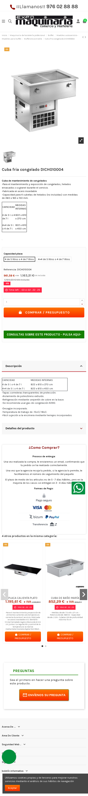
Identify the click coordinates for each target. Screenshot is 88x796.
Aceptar (12, 788)
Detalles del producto (20, 428)
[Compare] (22, 593)
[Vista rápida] (27, 593)
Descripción (14, 366)
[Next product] (85, 37)
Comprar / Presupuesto (47, 312)
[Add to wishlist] (18, 593)
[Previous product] (83, 37)
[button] (42, 646)
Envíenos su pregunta (46, 695)
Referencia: (10, 269)
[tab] (44, 366)
